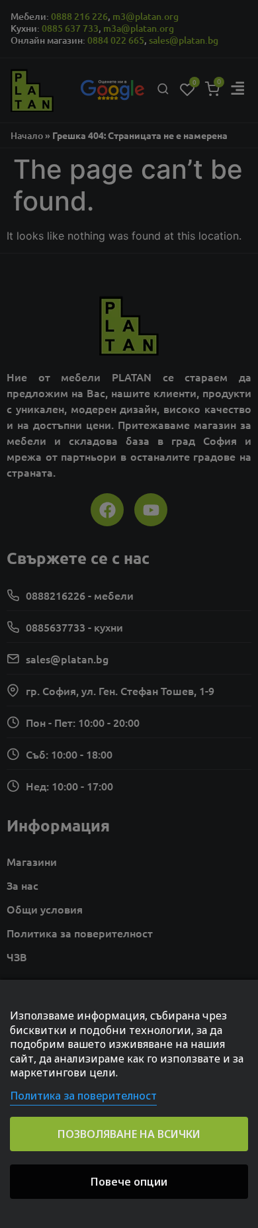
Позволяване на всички (129, 1134)
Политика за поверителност (83, 1095)
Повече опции (129, 1181)
